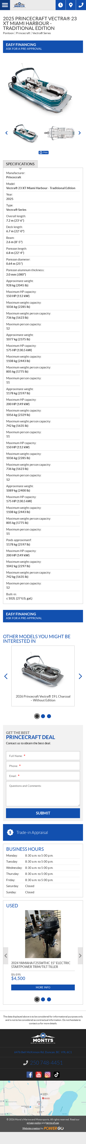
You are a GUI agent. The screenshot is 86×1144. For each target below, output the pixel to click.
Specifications (20, 164)
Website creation (31, 1128)
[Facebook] (30, 1075)
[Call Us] (81, 5)
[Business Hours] (61, 5)
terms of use (52, 1123)
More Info (43, 987)
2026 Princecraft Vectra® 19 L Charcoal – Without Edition (43, 698)
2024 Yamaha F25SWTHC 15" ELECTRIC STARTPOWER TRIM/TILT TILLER (40, 965)
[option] (43, 89)
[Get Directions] (71, 5)
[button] (6, 133)
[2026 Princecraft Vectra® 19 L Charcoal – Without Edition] (43, 670)
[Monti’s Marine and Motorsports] (33, 5)
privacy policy (34, 1123)
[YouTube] (39, 1075)
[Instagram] (48, 1075)
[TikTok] (57, 1075)
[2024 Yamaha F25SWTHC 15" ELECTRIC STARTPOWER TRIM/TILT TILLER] (43, 934)
